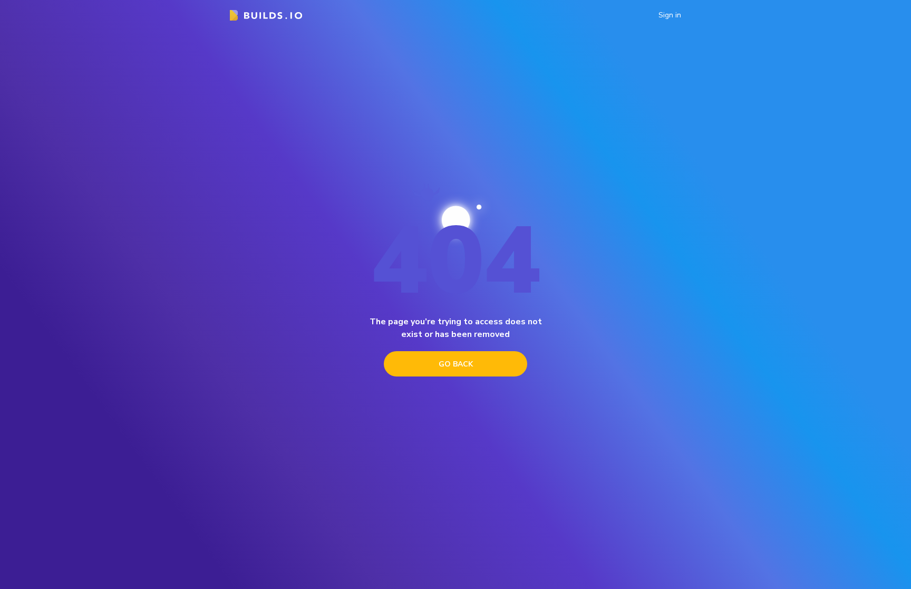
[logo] (266, 15)
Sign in (669, 15)
